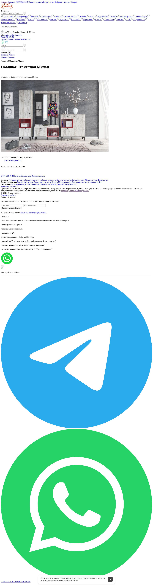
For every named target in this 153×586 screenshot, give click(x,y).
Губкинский (8, 16)
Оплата (31, 2)
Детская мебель (63, 180)
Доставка (11, 2)
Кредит (46, 2)
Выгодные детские (80, 182)
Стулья (55, 182)
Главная (4, 2)
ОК (110, 579)
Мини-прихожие (65, 182)
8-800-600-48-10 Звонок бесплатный (15, 39)
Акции (12, 55)
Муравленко (102, 16)
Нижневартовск (126, 16)
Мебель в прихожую (48, 180)
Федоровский (139, 20)
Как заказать (63, 184)
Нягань (31, 20)
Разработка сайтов (8, 195)
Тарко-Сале (109, 20)
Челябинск (22, 23)
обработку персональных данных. (75, 191)
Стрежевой (88, 20)
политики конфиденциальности (33, 213)
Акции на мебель (95, 182)
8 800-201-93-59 (7, 37)
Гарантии (67, 2)
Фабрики (58, 2)
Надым (113, 16)
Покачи (53, 20)
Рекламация (38, 184)
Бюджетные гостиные (43, 182)
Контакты (39, 2)
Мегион (83, 16)
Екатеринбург (22, 16)
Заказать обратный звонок (11, 208)
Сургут (98, 20)
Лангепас (58, 16)
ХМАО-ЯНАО (22, 2)
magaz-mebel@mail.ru (13, 35)
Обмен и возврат (50, 184)
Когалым (35, 16)
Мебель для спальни (31, 180)
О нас (52, 2)
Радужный (64, 20)
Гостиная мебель (15, 180)
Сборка (74, 2)
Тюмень (120, 20)
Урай (128, 20)
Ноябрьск (21, 20)
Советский (76, 20)
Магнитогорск (70, 16)
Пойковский (42, 20)
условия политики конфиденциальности (64, 580)
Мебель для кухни (77, 180)
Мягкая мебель (91, 180)
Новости (11, 57)
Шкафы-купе (103, 180)
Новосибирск (141, 16)
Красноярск (46, 16)
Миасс (92, 16)
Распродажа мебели (25, 182)
